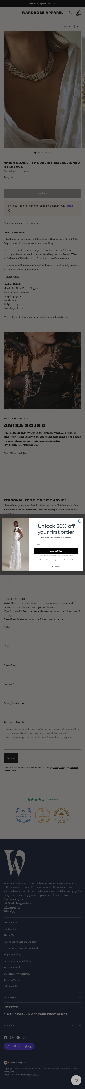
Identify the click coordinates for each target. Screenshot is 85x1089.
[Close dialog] (80, 521)
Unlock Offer (56, 550)
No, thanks (56, 566)
